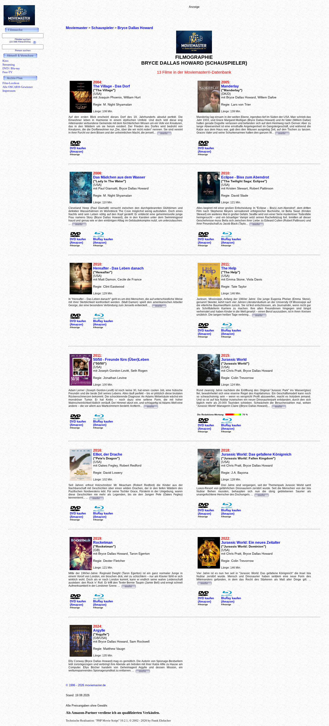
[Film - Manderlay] (282, 132)
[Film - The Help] (259, 314)
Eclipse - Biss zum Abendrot (245, 177)
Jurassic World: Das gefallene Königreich (256, 454)
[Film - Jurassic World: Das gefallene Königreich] (261, 494)
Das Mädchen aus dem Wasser (119, 177)
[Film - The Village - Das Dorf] (164, 132)
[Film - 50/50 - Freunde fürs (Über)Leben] (150, 406)
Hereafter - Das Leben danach (118, 268)
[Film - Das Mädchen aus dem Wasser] (79, 223)
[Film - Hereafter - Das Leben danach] (159, 305)
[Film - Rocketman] (128, 585)
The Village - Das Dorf (111, 86)
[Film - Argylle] (142, 670)
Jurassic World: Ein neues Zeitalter (250, 542)
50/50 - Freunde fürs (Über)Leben (121, 359)
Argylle (99, 630)
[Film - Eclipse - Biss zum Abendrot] (256, 223)
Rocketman (103, 542)
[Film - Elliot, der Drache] (96, 497)
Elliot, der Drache (107, 454)
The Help (228, 268)
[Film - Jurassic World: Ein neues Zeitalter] (204, 582)
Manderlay (230, 86)
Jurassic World (234, 359)
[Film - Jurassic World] (278, 406)
